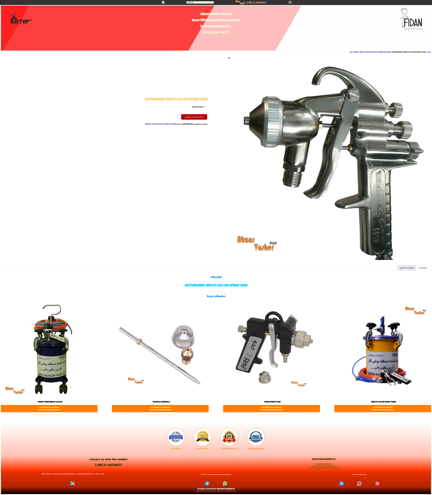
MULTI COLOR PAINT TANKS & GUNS (375, 52)
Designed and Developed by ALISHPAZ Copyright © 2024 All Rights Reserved (216, 491)
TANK (355, 52)
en (351, 52)
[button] (189, 2)
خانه (429, 52)
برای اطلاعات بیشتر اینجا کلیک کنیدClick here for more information (383, 408)
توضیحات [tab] (422, 267)
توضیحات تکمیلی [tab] (407, 267)
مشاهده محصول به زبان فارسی (194, 117)
